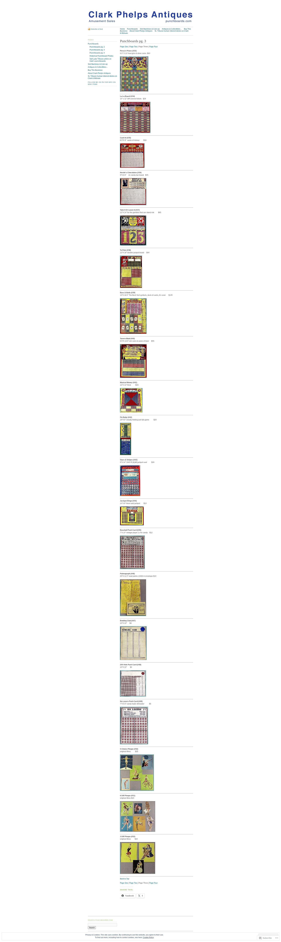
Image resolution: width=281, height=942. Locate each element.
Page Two (133, 47)
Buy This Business (95, 70)
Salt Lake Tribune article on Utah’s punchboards (100, 60)
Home (122, 29)
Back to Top (124, 879)
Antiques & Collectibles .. (172, 29)
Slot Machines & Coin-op (150, 29)
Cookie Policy (148, 937)
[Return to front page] (140, 26)
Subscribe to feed (97, 29)
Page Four (153, 47)
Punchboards (132, 29)
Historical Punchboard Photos (101, 56)
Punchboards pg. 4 (97, 53)
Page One (124, 47)
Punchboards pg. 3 (97, 50)
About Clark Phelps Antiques (141, 31)
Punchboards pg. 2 (97, 47)
